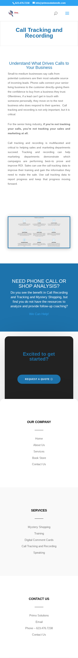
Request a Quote (37, 379)
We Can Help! (39, 314)
